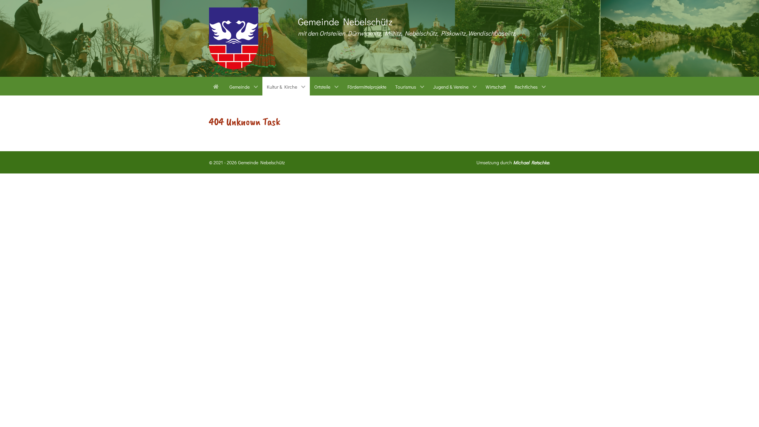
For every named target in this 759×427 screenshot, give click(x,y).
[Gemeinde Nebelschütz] (233, 38)
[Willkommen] (217, 86)
